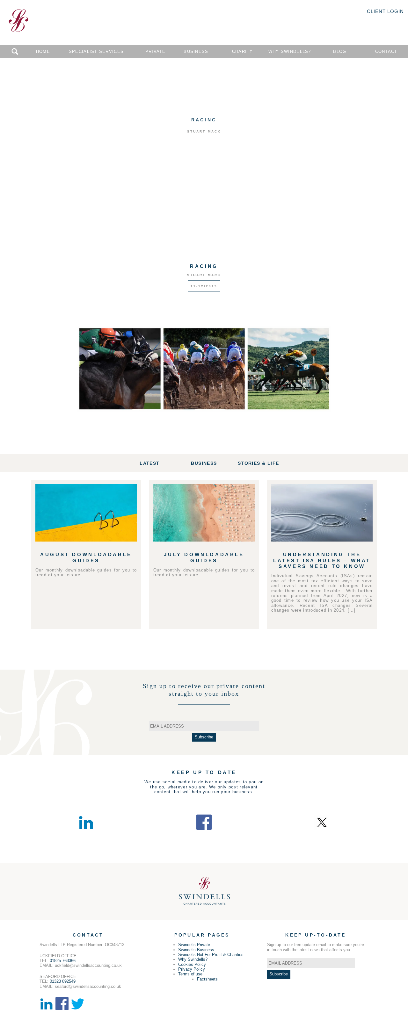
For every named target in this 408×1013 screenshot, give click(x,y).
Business (196, 51)
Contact (386, 51)
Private (155, 51)
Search (14, 51)
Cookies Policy (192, 964)
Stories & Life (258, 463)
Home (43, 51)
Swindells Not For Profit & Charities (211, 954)
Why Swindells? (289, 51)
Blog (339, 51)
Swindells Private (194, 944)
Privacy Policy (191, 969)
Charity (242, 51)
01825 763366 (63, 960)
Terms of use (190, 974)
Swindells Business (196, 949)
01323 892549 (63, 981)
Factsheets (207, 979)
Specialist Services (96, 51)
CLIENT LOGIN (385, 11)
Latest (149, 463)
